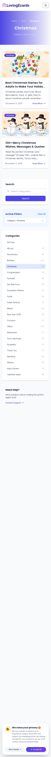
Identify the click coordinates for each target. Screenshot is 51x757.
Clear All (42, 214)
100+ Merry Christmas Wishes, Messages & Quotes (25, 145)
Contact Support (13, 403)
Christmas (10, 55)
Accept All (37, 749)
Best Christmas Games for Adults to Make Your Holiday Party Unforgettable (24, 86)
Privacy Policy (32, 742)
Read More (38, 103)
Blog (23, 21)
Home (14, 21)
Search (25, 198)
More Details (14, 749)
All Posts (11, 242)
